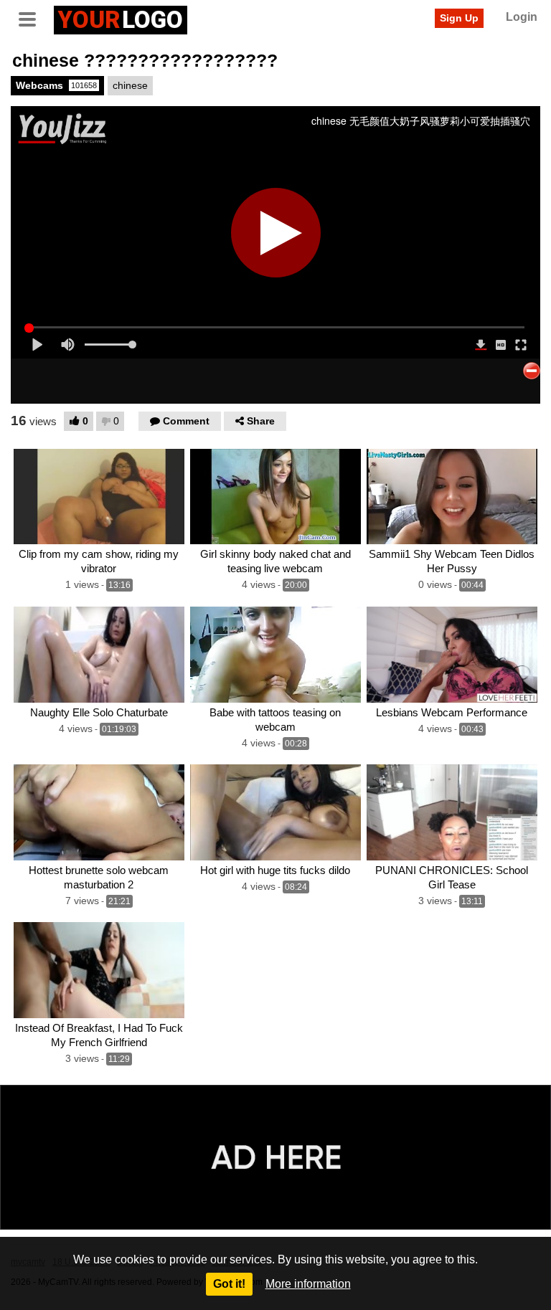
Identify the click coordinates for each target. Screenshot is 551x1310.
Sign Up (459, 18)
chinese (130, 85)
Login (521, 17)
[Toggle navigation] (32, 18)
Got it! (229, 1284)
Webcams (56, 85)
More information (308, 1284)
